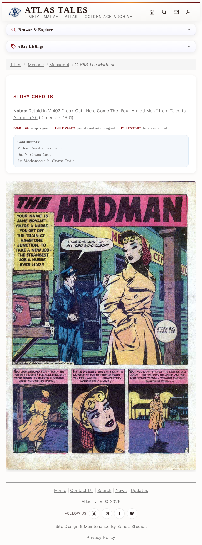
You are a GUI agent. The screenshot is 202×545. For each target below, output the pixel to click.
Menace (36, 64)
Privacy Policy (101, 537)
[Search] (164, 12)
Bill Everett (65, 128)
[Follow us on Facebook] (119, 513)
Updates (139, 490)
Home (60, 490)
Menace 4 (59, 64)
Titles (15, 64)
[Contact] (176, 12)
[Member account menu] (188, 12)
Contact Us (81, 490)
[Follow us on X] (94, 513)
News (121, 490)
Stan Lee (21, 128)
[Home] (152, 12)
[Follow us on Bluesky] (132, 513)
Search (104, 490)
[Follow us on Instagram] (107, 513)
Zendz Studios (132, 526)
